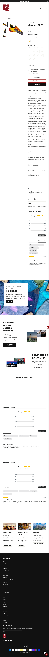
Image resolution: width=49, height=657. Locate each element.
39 (29, 51)
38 (37, 47)
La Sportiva (31, 22)
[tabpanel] (37, 256)
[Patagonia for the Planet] (24, 526)
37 (29, 47)
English (23, 646)
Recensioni (5, 622)
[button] (37, 221)
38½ (42, 47)
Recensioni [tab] (41, 241)
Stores (4, 613)
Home (4, 18)
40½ (42, 51)
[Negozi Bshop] (9, 526)
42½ (42, 55)
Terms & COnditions (7, 570)
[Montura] (39, 526)
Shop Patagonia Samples (38, 368)
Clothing (4, 599)
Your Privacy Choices (7, 589)
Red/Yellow (31, 65)
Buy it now (37, 84)
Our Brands (5, 611)
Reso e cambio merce (7, 573)
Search (4, 561)
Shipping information (35, 180)
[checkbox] (33, 253)
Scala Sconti (5, 568)
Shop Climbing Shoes (10, 345)
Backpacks (5, 602)
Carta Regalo (5, 566)
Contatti (4, 563)
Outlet (4, 609)
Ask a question (33, 183)
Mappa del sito (5, 584)
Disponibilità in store (37, 188)
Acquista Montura (38, 543)
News (4, 597)
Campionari (5, 606)
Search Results (5, 615)
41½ (34, 55)
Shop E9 (10, 302)
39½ (34, 51)
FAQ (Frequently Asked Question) (9, 580)
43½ (34, 59)
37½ (34, 47)
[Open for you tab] (44, 652)
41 (29, 55)
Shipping (35, 37)
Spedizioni (5, 577)
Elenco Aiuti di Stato (7, 586)
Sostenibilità (5, 582)
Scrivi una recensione (41, 235)
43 (29, 59)
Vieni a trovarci (7, 545)
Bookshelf (4, 604)
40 (37, 51)
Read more (21, 545)
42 (37, 55)
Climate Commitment (7, 618)
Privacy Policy (5, 575)
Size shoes (31, 45)
